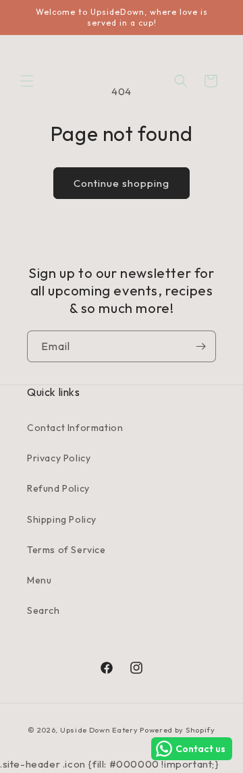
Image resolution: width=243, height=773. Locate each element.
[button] (27, 81)
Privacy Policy (58, 458)
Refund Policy (58, 488)
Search (43, 610)
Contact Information (75, 428)
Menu (39, 580)
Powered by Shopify (177, 730)
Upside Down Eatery (99, 730)
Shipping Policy (62, 519)
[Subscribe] (200, 346)
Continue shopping (121, 183)
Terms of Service (66, 550)
